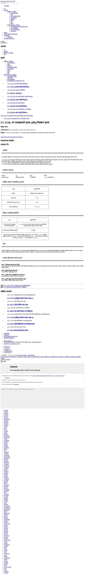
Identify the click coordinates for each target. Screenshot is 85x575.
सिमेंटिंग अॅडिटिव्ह (12, 11)
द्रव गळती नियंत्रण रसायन (37, 357)
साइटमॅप (25, 355)
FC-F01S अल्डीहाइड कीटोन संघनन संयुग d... (20, 298)
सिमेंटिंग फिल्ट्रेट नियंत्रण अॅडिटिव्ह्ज (60, 357)
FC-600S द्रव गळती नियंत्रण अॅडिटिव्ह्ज (19, 311)
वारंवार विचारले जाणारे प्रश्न (10, 34)
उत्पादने (6, 10)
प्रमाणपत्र (9, 37)
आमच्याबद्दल (7, 35)
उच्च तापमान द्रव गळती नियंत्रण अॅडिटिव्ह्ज (12, 357)
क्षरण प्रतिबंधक (14, 28)
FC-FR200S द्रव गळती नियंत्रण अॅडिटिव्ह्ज (15, 287)
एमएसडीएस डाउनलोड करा (16, 137)
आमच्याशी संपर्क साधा (9, 38)
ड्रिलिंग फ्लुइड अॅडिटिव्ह (13, 25)
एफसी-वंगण (13, 31)
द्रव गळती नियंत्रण (15, 29)
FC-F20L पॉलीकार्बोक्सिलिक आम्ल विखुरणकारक (21, 324)
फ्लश (12, 20)
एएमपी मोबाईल (31, 355)
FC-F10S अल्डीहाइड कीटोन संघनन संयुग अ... (20, 317)
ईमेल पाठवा (3, 361)
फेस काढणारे (14, 17)
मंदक (12, 14)
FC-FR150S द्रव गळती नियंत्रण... (17, 99)
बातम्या (5, 32)
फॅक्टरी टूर (6, 335)
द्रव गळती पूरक (14, 13)
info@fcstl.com (8, 340)
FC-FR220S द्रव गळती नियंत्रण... (17, 112)
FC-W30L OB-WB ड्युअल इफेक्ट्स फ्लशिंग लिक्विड (17, 285)
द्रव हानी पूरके (26, 357)
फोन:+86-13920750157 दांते (8, 1)
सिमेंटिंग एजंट (47, 357)
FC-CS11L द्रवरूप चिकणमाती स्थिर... (18, 87)
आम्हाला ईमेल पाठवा (5, 137)
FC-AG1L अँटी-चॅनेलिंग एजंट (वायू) (17, 304)
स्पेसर (12, 23)
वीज (12, 22)
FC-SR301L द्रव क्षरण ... (15, 93)
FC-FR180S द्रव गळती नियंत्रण (17, 106)
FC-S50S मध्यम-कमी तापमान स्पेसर (17, 330)
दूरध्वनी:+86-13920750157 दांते (12, 343)
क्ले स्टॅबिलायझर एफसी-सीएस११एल (19, 26)
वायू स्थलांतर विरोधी (15, 16)
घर (4, 8)
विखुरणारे (13, 19)
